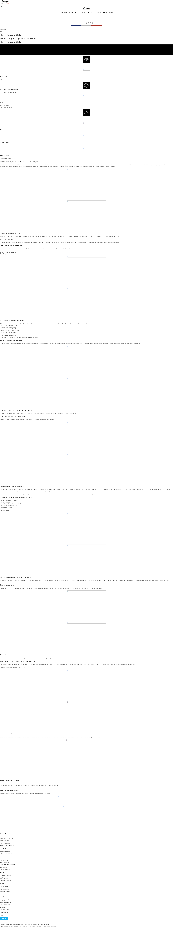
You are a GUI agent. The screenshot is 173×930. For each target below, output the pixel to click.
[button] (1, 5)
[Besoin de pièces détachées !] (0, 788)
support (2, 883)
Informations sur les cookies (19, 927)
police (2, 872)
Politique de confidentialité (6, 927)
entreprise (3, 856)
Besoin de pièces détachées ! (9, 790)
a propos (3, 896)
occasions (3, 848)
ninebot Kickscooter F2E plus (9, 781)
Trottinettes (4, 834)
